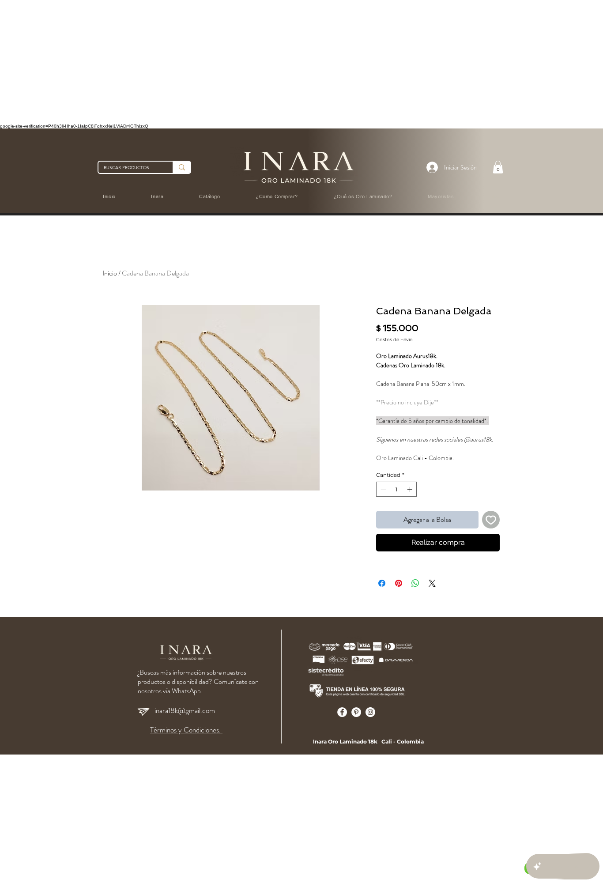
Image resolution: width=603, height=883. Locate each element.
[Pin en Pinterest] (398, 583)
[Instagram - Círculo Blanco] (370, 712)
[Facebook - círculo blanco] (342, 712)
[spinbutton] (396, 489)
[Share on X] (432, 583)
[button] (498, 167)
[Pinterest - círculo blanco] (356, 712)
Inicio (109, 273)
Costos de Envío (394, 340)
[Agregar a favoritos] (491, 519)
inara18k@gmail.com (185, 710)
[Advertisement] (265, 62)
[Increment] (410, 489)
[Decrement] (382, 489)
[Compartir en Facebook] (382, 583)
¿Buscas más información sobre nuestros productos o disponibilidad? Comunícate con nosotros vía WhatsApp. (198, 681)
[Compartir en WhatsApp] (415, 583)
